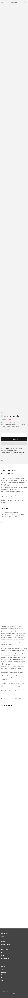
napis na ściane (21, 452)
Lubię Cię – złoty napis (6, 924)
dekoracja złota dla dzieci (12, 450)
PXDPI (3, 961)
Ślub (2, 977)
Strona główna (4, 412)
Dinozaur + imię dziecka (20, 924)
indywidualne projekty (6, 686)
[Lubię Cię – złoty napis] (7, 872)
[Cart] (26, 2)
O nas (2, 936)
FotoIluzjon (3, 955)
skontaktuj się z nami (11, 690)
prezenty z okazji (18, 454)
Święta (2, 980)
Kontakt (3, 939)
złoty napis (15, 455)
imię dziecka (15, 452)
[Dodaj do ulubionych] (13, 815)
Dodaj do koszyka (14, 439)
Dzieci (9, 412)
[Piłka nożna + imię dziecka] (7, 763)
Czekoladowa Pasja (5, 958)
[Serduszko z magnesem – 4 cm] (21, 763)
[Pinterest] (10, 460)
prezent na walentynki (10, 454)
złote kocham (9, 455)
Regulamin (3, 941)
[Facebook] (5, 460)
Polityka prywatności (5, 944)
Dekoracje (14, 412)
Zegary (2, 969)
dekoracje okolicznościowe (7, 452)
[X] (8, 460)
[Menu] (2, 2)
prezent (3, 454)
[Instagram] (15, 995)
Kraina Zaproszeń (5, 952)
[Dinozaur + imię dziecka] (21, 872)
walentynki (4, 455)
